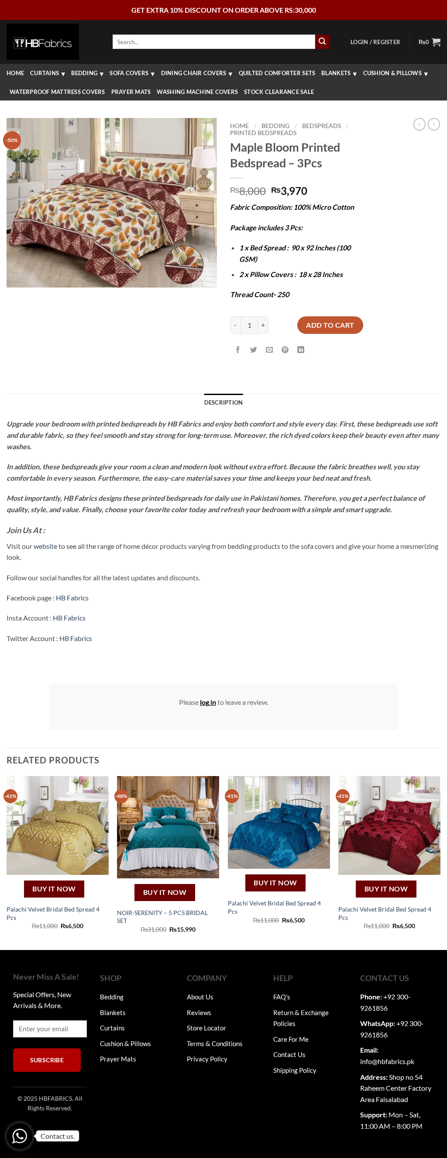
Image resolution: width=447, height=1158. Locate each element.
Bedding (84, 72)
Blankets (336, 72)
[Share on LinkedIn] (301, 350)
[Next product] (419, 124)
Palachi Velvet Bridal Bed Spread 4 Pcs (53, 913)
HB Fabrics (72, 597)
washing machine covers (197, 91)
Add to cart (330, 325)
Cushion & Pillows (392, 72)
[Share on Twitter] (254, 350)
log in (208, 702)
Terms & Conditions (215, 1043)
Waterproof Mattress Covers (57, 91)
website (45, 546)
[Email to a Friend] (269, 350)
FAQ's (281, 997)
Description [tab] (223, 402)
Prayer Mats (131, 91)
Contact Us (289, 1054)
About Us (200, 997)
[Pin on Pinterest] (285, 350)
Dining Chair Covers (194, 72)
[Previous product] (434, 124)
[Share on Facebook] (238, 350)
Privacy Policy (207, 1059)
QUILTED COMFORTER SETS (277, 72)
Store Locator (206, 1028)
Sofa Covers (129, 72)
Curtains (44, 72)
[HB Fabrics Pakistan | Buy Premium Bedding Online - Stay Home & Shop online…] (43, 41)
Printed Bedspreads (263, 132)
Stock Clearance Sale (279, 91)
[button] (375, 42)
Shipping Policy (294, 1070)
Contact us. (58, 1136)
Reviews (199, 1012)
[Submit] (322, 42)
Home (15, 72)
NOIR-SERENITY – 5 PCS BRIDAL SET (162, 917)
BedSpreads (321, 125)
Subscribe (47, 1060)
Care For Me (291, 1039)
